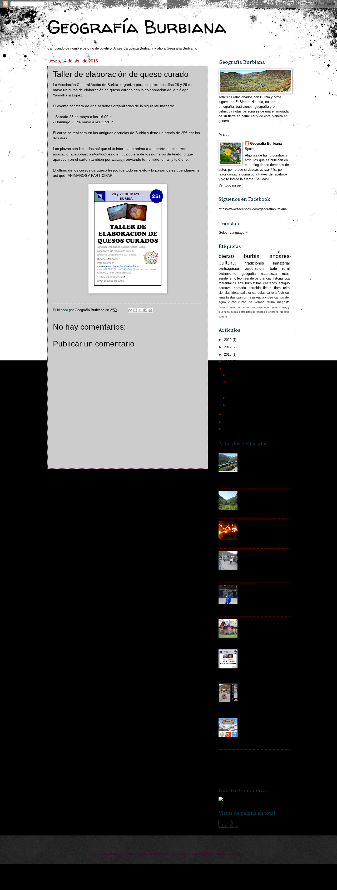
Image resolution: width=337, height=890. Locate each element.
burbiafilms (253, 283)
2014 (228, 422)
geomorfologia (281, 307)
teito (286, 288)
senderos (252, 278)
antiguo (284, 283)
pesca (234, 311)
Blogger (237, 853)
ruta (287, 278)
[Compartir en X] (140, 310)
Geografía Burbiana (136, 26)
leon (240, 278)
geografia (249, 274)
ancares (279, 256)
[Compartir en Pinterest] (150, 310)
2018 (228, 354)
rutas (286, 274)
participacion (229, 268)
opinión (241, 297)
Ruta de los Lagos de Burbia (261, 493)
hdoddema (189, 853)
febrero (234, 398)
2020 (228, 340)
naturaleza (269, 274)
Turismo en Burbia (254, 621)
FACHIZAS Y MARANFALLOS (263, 523)
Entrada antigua (191, 478)
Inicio (133, 478)
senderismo (227, 278)
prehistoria (272, 311)
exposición (263, 307)
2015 (228, 414)
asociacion (254, 268)
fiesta (267, 288)
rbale (273, 268)
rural (286, 268)
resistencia (256, 297)
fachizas (284, 292)
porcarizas (258, 311)
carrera (271, 292)
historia (277, 278)
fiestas (230, 297)
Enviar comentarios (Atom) (90, 489)
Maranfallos (227, 283)
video (269, 297)
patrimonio (227, 273)
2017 (228, 362)
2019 (228, 347)
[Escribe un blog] (135, 310)
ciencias (224, 292)
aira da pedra (239, 307)
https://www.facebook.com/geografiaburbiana (253, 209)
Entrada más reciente (69, 478)
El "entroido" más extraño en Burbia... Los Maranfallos (262, 555)
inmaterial (281, 263)
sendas (223, 316)
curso (232, 302)
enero (232, 405)
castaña (240, 288)
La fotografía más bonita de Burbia (245, 754)
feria (222, 297)
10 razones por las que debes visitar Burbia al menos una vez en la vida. (264, 459)
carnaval (225, 288)
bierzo (226, 256)
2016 (228, 369)
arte (241, 283)
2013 (228, 429)
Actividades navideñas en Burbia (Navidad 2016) (259, 722)
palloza (245, 292)
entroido (255, 288)
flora (277, 288)
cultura (227, 263)
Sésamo (224, 307)
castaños (270, 283)
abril (231, 382)
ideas (235, 292)
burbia (252, 256)
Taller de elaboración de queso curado (256, 388)
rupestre (285, 311)
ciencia (265, 278)
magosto (283, 302)
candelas (258, 292)
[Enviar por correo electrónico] (130, 310)
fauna (271, 302)
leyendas (224, 311)
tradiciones (254, 263)
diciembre (236, 375)
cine (253, 307)
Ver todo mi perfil (231, 185)
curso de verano (251, 302)
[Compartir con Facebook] (145, 310)
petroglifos (245, 311)
